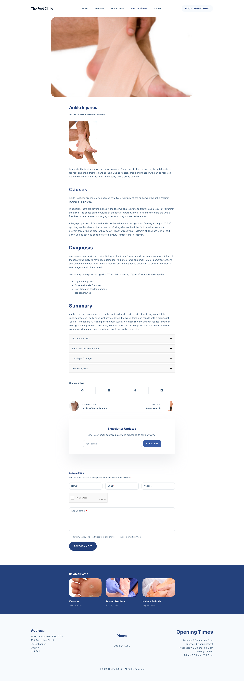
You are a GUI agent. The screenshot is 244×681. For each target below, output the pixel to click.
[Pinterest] (135, 390)
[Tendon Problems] (122, 587)
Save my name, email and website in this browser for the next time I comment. (107, 537)
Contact (158, 8)
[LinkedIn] (162, 390)
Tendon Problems (115, 601)
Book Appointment (197, 8)
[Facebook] (82, 390)
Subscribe (152, 443)
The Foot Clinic (42, 8)
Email (110, 485)
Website (148, 485)
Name (75, 485)
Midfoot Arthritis (151, 601)
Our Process (117, 8)
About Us (99, 8)
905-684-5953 (122, 645)
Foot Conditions (139, 8)
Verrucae (74, 601)
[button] (122, 338)
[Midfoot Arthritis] (158, 587)
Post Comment (83, 546)
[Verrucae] (85, 587)
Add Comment (79, 510)
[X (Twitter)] (109, 390)
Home (85, 8)
